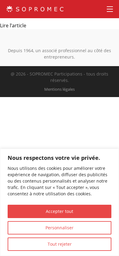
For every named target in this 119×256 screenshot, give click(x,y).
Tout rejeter (60, 244)
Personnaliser (59, 228)
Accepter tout (59, 211)
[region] (59, 202)
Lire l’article (13, 25)
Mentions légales (59, 89)
